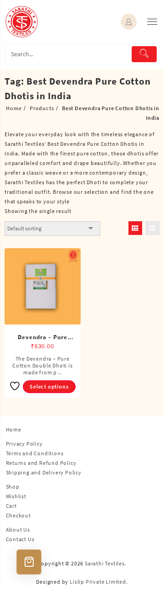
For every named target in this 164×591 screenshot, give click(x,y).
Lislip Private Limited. (99, 581)
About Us (18, 529)
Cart (11, 505)
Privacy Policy (24, 443)
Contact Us (20, 539)
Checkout (18, 515)
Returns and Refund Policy (41, 462)
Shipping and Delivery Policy (44, 472)
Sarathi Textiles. (106, 563)
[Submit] (144, 54)
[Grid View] (135, 228)
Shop (13, 486)
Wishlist (16, 496)
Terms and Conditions (35, 453)
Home (13, 429)
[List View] (152, 228)
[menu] (152, 21)
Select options (49, 386)
